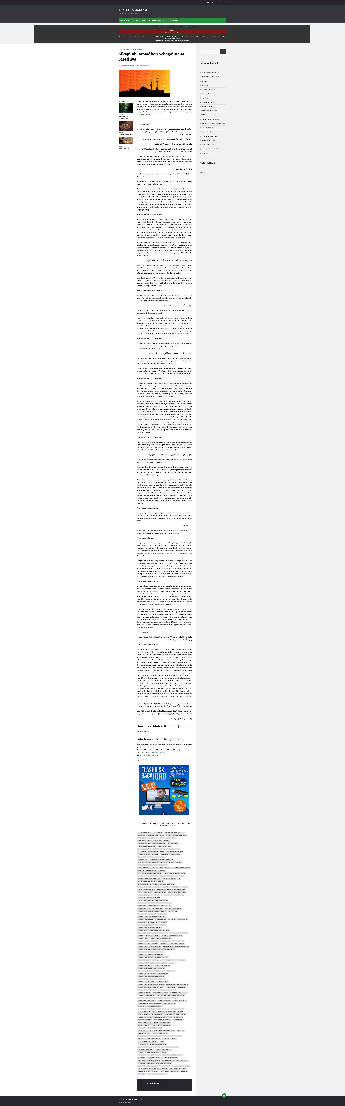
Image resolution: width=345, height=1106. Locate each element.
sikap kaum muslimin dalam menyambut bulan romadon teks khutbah (160, 1036)
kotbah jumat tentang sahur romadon (150, 1006)
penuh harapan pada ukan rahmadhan (150, 1027)
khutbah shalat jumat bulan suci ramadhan (171, 995)
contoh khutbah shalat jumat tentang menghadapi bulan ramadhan (159, 862)
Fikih (203, 98)
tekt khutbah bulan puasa (178, 1068)
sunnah (174, 1038)
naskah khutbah (178, 1019)
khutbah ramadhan (144, 992)
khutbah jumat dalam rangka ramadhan (176, 946)
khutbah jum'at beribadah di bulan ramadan (152, 919)
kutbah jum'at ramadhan (175, 1009)
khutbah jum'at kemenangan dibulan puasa (151, 924)
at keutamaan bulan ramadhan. (176, 835)
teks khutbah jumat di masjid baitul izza (175, 1060)
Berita (204, 81)
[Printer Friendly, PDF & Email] (142, 760)
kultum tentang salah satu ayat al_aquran (151, 1009)
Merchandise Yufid (207, 127)
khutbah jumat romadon (162, 965)
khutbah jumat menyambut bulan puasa (150, 954)
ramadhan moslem (143, 1033)
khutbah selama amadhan (146, 995)
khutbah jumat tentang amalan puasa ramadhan (153, 973)
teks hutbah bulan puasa (163, 1049)
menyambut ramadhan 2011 (162, 1019)
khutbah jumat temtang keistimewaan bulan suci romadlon (157, 971)
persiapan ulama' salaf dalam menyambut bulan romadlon (156, 1030)
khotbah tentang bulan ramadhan (149, 897)
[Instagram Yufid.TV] (220, 2)
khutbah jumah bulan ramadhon (172, 935)
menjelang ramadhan (144, 1019)
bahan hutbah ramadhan (167, 838)
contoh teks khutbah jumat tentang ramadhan (153, 865)
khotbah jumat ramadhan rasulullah (150, 894)
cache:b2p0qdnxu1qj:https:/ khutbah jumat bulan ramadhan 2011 (158, 848)
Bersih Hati (205, 85)
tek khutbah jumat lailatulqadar (148, 1047)
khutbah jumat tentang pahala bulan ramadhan (153, 981)
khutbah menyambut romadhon (148, 990)
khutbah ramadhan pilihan (179, 992)
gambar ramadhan (169, 878)
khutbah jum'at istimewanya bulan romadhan (152, 922)
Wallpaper (205, 153)
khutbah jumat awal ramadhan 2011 (161, 938)
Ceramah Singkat (207, 89)
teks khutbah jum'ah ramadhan (172, 1055)
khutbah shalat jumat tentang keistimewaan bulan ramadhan (157, 998)
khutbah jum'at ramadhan (178, 932)
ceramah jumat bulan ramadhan (148, 854)
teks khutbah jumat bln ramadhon (149, 1060)
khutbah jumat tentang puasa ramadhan (151, 984)
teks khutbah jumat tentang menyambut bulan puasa (154, 1065)
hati (179, 878)
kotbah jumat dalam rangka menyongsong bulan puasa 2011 (157, 1003)
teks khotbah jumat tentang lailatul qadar (152, 1052)
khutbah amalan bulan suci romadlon (150, 908)
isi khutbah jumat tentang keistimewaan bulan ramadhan (156, 884)
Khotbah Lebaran (207, 106)
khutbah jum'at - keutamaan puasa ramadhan (152, 916)
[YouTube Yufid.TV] (208, 2)
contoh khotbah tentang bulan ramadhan (151, 857)
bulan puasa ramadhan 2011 (146, 846)
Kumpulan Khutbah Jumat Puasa (212, 123)
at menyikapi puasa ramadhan (147, 838)
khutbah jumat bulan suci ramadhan (172, 943)
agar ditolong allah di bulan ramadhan (151, 835)
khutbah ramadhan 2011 (160, 992)
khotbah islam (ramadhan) (146, 889)
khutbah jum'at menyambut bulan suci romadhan (153, 930)
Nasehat (140, 49)
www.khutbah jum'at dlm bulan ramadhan (173, 1071)
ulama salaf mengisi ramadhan (147, 1071)
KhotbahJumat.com (133, 10)
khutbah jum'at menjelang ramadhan (149, 927)
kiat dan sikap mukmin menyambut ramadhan (172, 1000)
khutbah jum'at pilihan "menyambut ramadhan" (153, 932)
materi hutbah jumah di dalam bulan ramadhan (168, 1011)
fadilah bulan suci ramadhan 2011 (174, 873)
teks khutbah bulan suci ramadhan (149, 1055)
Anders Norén (129, 1102)
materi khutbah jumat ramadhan (175, 1014)
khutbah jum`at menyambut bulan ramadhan (152, 914)
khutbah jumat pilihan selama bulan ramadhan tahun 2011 (156, 962)
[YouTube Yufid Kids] (216, 2)
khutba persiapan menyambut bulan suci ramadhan (154, 905)
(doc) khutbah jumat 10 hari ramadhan (150, 832)
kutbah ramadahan (144, 1011)
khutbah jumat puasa (144, 965)
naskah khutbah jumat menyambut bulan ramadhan (154, 1022)
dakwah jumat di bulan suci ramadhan (177, 867)
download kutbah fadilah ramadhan (150, 873)
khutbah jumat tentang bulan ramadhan (151, 976)
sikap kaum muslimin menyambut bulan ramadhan (153, 1038)
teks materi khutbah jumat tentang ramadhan (152, 1068)
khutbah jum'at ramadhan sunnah (148, 935)
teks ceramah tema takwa (170, 1047)
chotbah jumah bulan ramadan (170, 854)
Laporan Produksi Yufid (157, 20)
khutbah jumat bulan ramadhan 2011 (172, 941)
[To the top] (224, 1095)
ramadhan (180, 1030)
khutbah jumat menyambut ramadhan (173, 960)
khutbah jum (173, 911)
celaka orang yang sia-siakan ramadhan (151, 851)
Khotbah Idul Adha (209, 110)
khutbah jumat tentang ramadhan (177, 984)
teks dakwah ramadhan (145, 1049)
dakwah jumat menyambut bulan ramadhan (151, 870)
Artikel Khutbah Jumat (209, 77)
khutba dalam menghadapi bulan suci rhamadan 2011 (154, 903)
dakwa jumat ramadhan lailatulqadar (150, 867)
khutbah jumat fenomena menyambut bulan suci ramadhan (156, 949)
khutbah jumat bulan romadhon (148, 943)
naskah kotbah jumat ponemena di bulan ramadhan (154, 1025)
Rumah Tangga (206, 144)
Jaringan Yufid (175, 20)
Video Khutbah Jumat (208, 149)
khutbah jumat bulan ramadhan (148, 941)
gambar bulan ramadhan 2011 (174, 876)
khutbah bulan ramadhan (173, 908)
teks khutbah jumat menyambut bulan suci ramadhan (155, 1063)
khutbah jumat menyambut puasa (148, 960)
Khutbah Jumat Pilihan (127, 49)
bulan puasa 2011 (173, 843)
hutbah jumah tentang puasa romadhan (150, 881)
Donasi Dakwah (139, 20)
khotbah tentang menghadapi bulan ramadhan (153, 900)
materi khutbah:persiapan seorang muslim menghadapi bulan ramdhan (160, 1017)
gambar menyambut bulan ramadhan (149, 878)
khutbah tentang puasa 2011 (147, 1000)
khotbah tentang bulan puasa (173, 894)
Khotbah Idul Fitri (208, 115)
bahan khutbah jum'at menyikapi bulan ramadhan (153, 840)
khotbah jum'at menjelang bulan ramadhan (171, 889)
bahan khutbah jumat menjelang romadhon (151, 843)
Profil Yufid (124, 20)
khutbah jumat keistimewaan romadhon (150, 952)
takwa (162, 1041)
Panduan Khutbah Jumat (209, 136)
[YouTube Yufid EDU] (212, 2)
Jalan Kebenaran (207, 102)
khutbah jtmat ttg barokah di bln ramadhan (152, 911)
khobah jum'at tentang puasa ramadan (175, 886)
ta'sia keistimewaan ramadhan (147, 1041)
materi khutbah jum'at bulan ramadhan (150, 1014)
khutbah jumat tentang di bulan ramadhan (151, 979)
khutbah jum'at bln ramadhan (178, 919)
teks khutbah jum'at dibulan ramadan (150, 1057)
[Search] (224, 2)
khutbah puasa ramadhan (168, 990)
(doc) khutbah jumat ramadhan (174, 832)
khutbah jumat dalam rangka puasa (149, 946)
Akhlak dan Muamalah (209, 72)
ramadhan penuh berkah (159, 1033)
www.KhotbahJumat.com (149, 755)
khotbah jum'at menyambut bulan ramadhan (152, 892)
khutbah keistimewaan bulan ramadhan (150, 987)
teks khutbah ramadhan (181, 1065)
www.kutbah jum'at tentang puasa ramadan (152, 1074)
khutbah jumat (142, 938)
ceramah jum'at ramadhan (174, 851)
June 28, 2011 (144, 65)
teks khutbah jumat (171, 1057)
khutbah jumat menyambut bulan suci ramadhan (153, 957)
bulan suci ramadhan (164, 846)
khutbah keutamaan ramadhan (175, 987)
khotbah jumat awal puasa (177, 892)
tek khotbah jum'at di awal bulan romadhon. (152, 1044)
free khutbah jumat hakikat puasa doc (150, 876)
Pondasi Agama (206, 140)
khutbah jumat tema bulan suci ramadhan (151, 968)
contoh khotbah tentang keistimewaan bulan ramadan (155, 859)
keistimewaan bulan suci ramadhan (149, 886)
